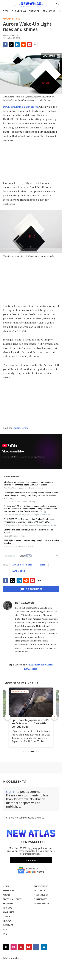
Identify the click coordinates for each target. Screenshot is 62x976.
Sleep (42, 565)
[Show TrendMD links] (57, 555)
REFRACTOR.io (41, 903)
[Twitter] (11, 44)
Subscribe (31, 860)
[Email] (35, 44)
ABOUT (6, 894)
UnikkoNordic (20, 427)
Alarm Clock (19, 571)
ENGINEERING (19, 11)
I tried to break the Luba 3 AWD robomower (29, 721)
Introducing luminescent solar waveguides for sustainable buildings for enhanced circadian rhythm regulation (28, 483)
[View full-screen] (58, 56)
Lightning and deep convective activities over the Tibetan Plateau (28, 531)
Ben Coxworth (24, 602)
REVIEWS (7, 907)
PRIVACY (7, 920)
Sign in (11, 792)
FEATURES (8, 903)
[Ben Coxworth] (7, 605)
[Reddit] (23, 44)
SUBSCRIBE (8, 890)
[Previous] (8, 717)
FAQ (5, 933)
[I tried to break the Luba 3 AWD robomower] (31, 702)
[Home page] (31, 4)
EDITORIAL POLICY (12, 899)
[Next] (54, 717)
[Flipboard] (29, 44)
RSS (5, 929)
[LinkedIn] (17, 44)
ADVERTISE (8, 912)
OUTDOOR (34, 11)
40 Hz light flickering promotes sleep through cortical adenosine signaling (31, 541)
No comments (34, 589)
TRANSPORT (49, 11)
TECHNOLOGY (41, 894)
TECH (6, 11)
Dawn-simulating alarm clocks (20, 106)
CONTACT (8, 925)
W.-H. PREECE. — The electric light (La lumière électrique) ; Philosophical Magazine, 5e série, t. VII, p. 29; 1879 (30, 520)
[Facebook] (5, 44)
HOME (6, 886)
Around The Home (11, 19)
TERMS (6, 916)
